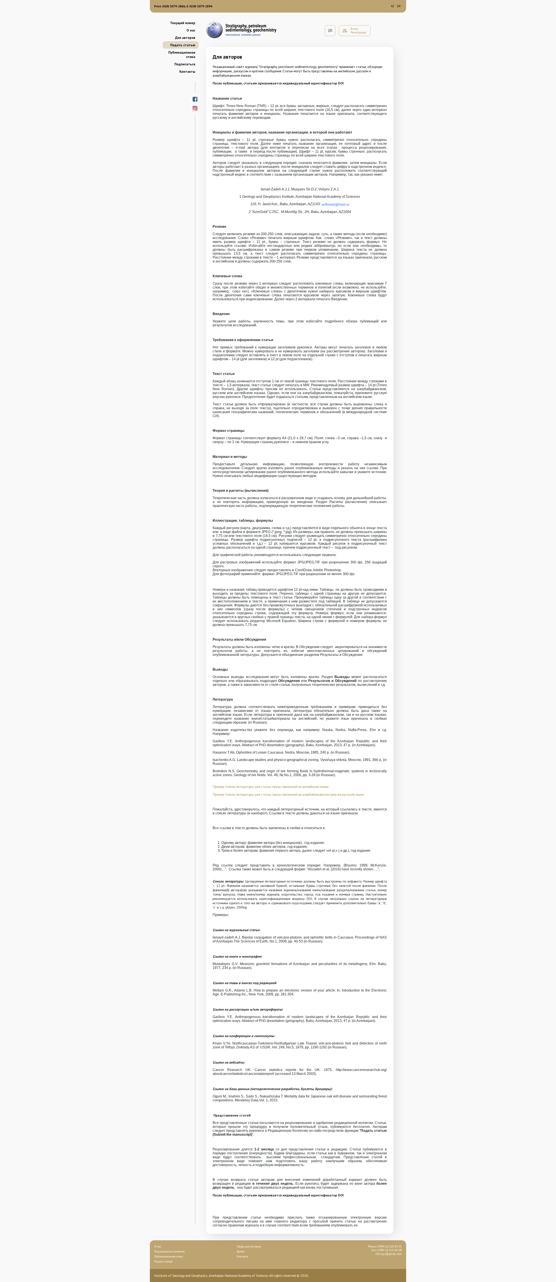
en (398, 6)
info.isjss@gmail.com (388, 1254)
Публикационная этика (181, 54)
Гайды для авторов (249, 1246)
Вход (354, 29)
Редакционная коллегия (169, 1251)
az (392, 6)
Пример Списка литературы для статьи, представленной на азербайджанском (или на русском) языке (288, 794)
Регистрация (358, 32)
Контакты (187, 71)
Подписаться (184, 64)
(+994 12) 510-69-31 (389, 1246)
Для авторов (185, 37)
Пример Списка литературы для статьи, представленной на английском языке (271, 786)
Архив (240, 1251)
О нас (191, 30)
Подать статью (182, 45)
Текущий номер (182, 23)
